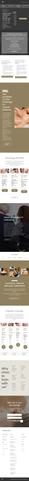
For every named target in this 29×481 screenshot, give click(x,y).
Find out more (4, 190)
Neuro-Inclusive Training (18, 6)
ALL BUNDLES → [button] (14, 197)
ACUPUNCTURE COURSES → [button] (5, 354)
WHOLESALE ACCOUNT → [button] (14, 298)
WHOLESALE (14, 280)
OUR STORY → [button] (7, 239)
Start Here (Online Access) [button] (7, 76)
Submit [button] (14, 420)
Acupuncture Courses (4, 6)
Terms (22, 446)
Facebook (22, 439)
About (3, 452)
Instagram (23, 441)
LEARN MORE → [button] (14, 51)
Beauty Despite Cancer (4, 437)
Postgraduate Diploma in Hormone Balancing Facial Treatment (13, 473)
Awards (3, 454)
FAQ (3, 450)
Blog (3, 446)
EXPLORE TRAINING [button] (23, 18)
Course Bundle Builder (13, 439)
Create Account (4, 444)
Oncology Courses (11, 5)
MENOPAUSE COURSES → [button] (24, 354)
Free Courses (25, 5)
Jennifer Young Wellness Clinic (4, 439)
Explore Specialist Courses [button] (21, 77)
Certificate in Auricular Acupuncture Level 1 (13, 457)
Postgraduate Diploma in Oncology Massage (13, 442)
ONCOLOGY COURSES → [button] (7, 144)
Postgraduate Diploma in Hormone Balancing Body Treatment (13, 468)
